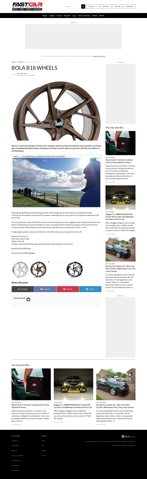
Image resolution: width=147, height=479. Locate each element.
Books (102, 15)
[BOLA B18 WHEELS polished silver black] (56, 269)
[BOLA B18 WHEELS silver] (20, 269)
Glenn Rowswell (22, 73)
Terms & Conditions (18, 455)
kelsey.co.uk (132, 445)
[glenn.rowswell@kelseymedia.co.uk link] (28, 299)
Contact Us (15, 440)
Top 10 (59, 15)
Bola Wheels (30, 253)
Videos (95, 15)
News (45, 15)
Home (14, 62)
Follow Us (91, 6)
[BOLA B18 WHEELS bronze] (38, 269)
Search (83, 6)
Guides (52, 15)
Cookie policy (16, 465)
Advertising (15, 445)
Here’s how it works (99, 56)
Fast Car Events (84, 15)
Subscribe (117, 6)
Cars (74, 15)
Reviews (67, 15)
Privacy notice (16, 460)
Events (44, 455)
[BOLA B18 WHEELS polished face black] (74, 269)
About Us (105, 6)
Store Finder (15, 470)
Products (20, 62)
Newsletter (130, 6)
